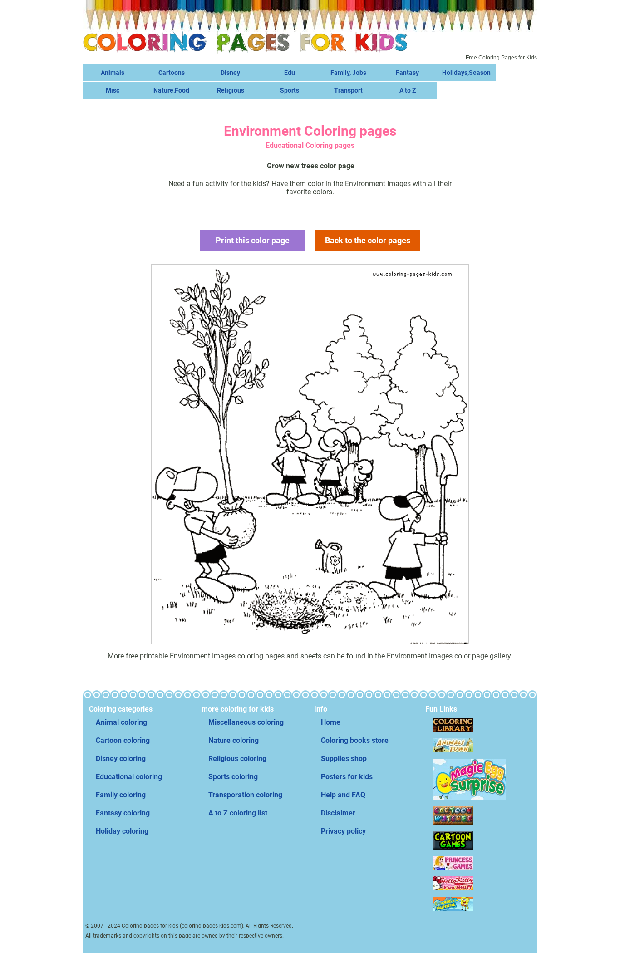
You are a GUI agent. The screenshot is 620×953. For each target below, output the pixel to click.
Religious (230, 90)
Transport (348, 90)
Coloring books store (355, 740)
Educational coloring (129, 776)
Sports (289, 90)
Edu (289, 72)
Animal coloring (121, 722)
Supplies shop (344, 758)
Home (330, 722)
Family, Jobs (348, 72)
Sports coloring (233, 776)
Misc (112, 90)
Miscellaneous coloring (246, 722)
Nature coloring (233, 740)
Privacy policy (343, 831)
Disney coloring (121, 758)
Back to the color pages (367, 240)
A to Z (407, 90)
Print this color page (253, 240)
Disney (230, 72)
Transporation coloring (245, 795)
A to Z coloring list (237, 813)
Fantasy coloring (123, 813)
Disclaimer (338, 813)
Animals (112, 72)
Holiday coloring (122, 831)
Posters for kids (347, 776)
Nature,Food (171, 90)
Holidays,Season (466, 72)
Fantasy (407, 72)
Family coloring (121, 795)
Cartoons (171, 72)
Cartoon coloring (123, 740)
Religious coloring (237, 758)
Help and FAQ (343, 795)
